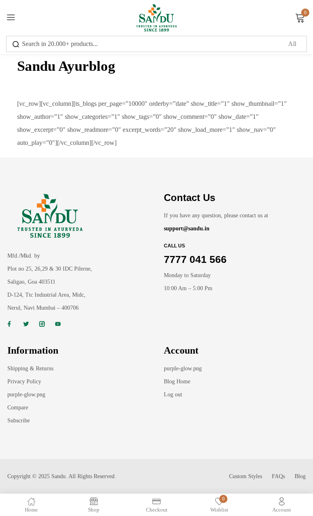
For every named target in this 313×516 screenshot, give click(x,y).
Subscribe (18, 421)
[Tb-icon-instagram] (42, 324)
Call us (174, 246)
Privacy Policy (24, 381)
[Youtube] (58, 324)
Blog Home (177, 381)
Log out (173, 394)
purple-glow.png (26, 394)
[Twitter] (26, 324)
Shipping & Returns (30, 368)
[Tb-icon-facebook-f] (10, 324)
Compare (17, 407)
